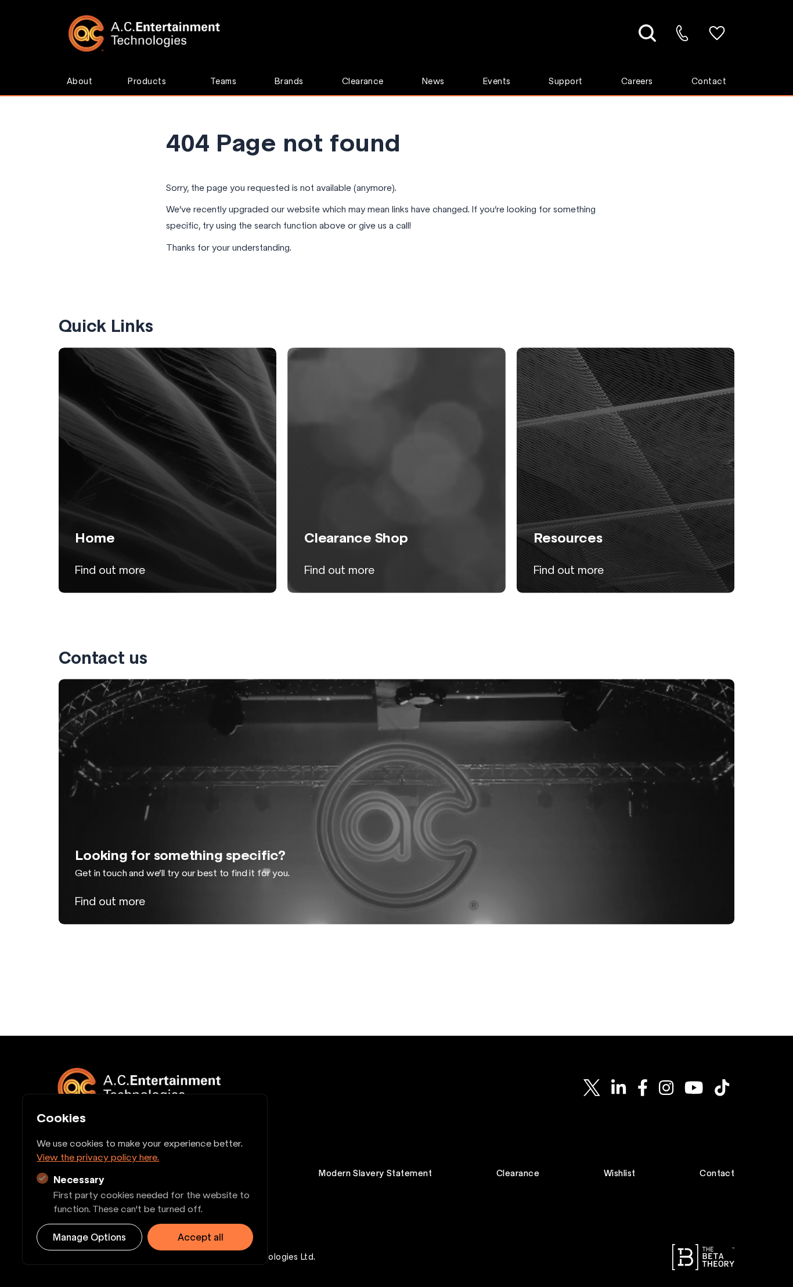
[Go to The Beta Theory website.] (703, 1257)
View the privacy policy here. (98, 1157)
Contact (708, 81)
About (79, 81)
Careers (637, 81)
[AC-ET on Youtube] (694, 1087)
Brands (289, 81)
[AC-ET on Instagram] (666, 1087)
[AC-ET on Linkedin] (619, 1087)
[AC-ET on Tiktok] (721, 1087)
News (433, 81)
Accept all (201, 1237)
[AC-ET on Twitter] (592, 1087)
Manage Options (89, 1237)
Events (497, 81)
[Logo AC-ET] (153, 33)
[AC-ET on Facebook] (642, 1087)
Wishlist (620, 1173)
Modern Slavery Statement (375, 1173)
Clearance (363, 81)
